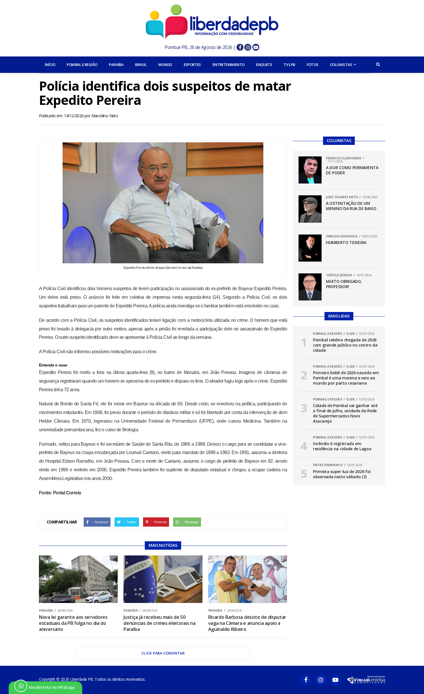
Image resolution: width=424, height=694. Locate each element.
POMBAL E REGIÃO (82, 64)
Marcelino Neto (104, 115)
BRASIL (141, 64)
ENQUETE (264, 64)
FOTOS (312, 64)
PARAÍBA (116, 64)
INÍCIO (50, 64)
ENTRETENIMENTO (229, 64)
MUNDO (165, 64)
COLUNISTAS (341, 64)
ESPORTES (192, 64)
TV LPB (289, 64)
